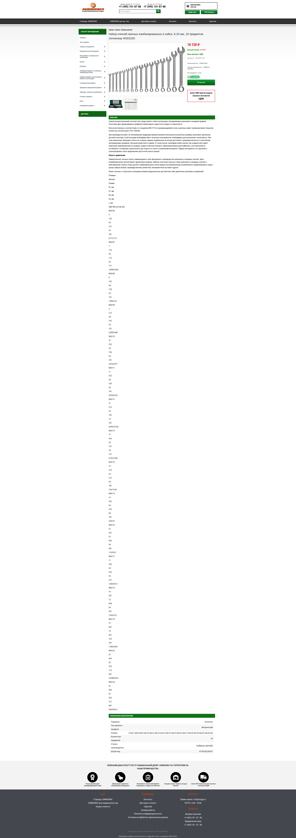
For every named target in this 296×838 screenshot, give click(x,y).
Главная (111, 30)
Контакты (192, 21)
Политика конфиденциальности (148, 813)
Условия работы (148, 810)
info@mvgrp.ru (200, 799)
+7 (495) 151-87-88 (130, 6)
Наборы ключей (126, 30)
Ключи (117, 30)
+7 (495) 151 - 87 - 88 (193, 817)
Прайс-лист (192, 12)
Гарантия (212, 21)
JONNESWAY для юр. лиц (119, 21)
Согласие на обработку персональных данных (148, 817)
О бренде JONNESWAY (88, 21)
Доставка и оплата (149, 21)
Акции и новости (103, 806)
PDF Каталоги (209, 12)
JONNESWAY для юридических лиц (103, 803)
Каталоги (172, 21)
